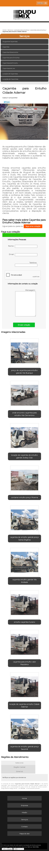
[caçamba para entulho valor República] (24, 643)
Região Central (19, 767)
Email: (12, 254)
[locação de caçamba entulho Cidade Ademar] (24, 686)
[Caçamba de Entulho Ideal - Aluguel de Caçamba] (24, 13)
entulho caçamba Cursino (24, 622)
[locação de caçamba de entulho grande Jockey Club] (24, 437)
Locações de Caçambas (10, 79)
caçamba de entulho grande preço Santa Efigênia (24, 538)
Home (24, 798)
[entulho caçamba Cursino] (24, 603)
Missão (24, 812)
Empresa (24, 805)
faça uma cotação (33, 226)
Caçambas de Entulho (10, 63)
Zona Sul (19, 771)
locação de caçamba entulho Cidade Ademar (24, 705)
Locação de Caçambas (10, 74)
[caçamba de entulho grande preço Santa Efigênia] (24, 519)
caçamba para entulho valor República (24, 663)
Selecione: (19, 763)
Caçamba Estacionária (10, 52)
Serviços (24, 36)
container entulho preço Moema (24, 497)
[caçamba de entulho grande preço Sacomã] (24, 728)
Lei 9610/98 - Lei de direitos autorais (28, 788)
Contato (24, 826)
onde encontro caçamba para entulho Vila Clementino (24, 414)
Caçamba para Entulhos (10, 57)
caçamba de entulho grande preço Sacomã (24, 747)
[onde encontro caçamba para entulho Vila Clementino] (24, 394)
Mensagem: (30, 290)
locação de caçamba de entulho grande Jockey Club (24, 456)
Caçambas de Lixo (8, 68)
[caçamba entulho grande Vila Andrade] (24, 561)
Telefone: (33, 263)
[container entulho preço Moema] (24, 479)
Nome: (11, 246)
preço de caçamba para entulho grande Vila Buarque (24, 371)
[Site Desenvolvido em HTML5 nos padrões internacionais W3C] (18, 849)
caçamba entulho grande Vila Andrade (24, 581)
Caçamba (5, 47)
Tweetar (7, 102)
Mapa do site (24, 834)
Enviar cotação (24, 325)
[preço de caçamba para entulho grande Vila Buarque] (24, 352)
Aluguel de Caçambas (9, 41)
